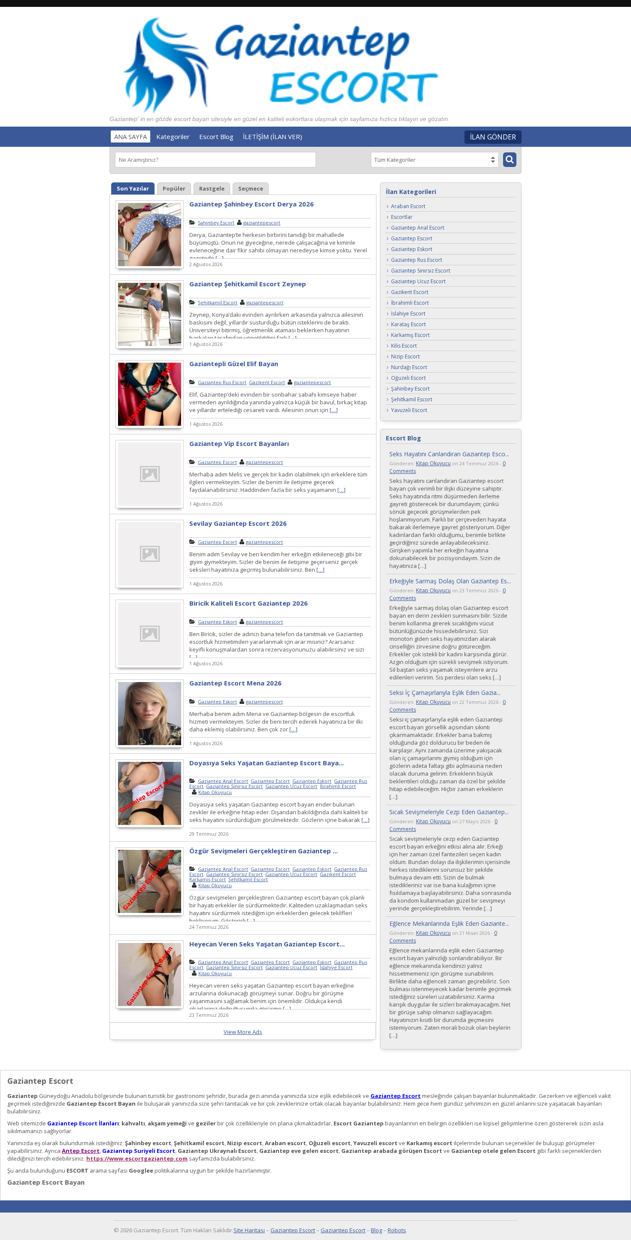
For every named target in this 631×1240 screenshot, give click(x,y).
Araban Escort (408, 206)
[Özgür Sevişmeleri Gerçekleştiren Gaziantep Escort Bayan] (149, 914)
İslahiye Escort (336, 967)
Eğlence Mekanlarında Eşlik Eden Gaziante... (449, 923)
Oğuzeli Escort (408, 378)
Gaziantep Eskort (217, 621)
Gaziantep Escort (217, 462)
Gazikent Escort (267, 382)
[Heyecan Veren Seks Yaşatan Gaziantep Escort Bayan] (149, 1007)
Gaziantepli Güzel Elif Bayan (233, 363)
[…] (219, 258)
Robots (397, 1230)
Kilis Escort (404, 346)
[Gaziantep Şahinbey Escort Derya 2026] (149, 267)
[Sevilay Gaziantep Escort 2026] (149, 587)
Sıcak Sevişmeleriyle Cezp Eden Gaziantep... (449, 812)
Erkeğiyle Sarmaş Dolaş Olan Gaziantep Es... (450, 581)
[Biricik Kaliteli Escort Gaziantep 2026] (149, 666)
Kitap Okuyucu (215, 792)
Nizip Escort (405, 357)
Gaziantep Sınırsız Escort (234, 786)
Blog (376, 1230)
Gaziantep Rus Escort (222, 382)
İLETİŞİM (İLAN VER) (272, 136)
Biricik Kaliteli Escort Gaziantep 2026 (248, 603)
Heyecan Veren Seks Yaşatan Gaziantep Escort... (267, 944)
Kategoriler (173, 136)
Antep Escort (81, 1151)
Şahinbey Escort (216, 222)
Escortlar (402, 217)
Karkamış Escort (207, 879)
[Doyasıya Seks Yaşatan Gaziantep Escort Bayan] (149, 826)
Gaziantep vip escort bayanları (239, 443)
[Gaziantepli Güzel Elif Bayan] (149, 427)
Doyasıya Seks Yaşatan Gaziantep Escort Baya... (266, 762)
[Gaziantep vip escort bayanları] (149, 507)
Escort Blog (216, 136)
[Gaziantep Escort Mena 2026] (149, 746)
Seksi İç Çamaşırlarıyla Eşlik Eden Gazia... (445, 692)
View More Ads (243, 1032)
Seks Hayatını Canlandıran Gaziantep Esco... (449, 454)
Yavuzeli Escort (409, 410)
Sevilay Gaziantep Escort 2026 (238, 523)
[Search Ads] (509, 159)
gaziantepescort (261, 222)
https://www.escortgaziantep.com (137, 1158)
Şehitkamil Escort (217, 302)
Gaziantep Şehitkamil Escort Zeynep (247, 283)
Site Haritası (249, 1230)
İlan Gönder (493, 137)
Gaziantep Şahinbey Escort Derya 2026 (251, 204)
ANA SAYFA (130, 136)
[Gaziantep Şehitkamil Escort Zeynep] (149, 347)
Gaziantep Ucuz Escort (291, 786)
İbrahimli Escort (338, 786)
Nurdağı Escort (409, 367)
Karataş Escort (408, 324)
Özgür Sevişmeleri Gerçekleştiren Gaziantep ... (263, 850)
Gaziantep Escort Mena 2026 (235, 683)
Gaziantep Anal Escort (223, 781)
